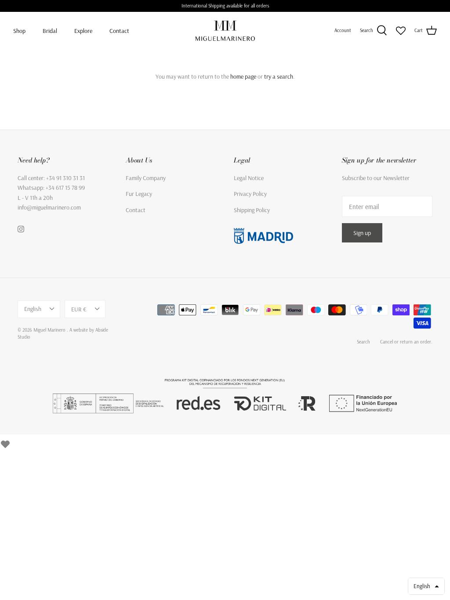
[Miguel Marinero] (225, 30)
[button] (426, 586)
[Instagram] (21, 229)
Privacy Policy (250, 194)
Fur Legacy (139, 194)
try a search (278, 76)
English (32, 309)
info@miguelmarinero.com (49, 207)
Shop (19, 31)
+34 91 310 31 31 (65, 178)
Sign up (362, 233)
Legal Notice (249, 178)
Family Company (146, 178)
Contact (119, 31)
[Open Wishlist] (401, 30)
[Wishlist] (5, 442)
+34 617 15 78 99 (65, 188)
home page (243, 76)
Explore (83, 31)
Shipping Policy (252, 210)
